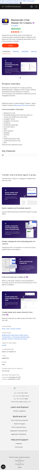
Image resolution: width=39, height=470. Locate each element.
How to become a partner (19, 420)
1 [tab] (19, 78)
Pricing (16, 51)
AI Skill (4, 345)
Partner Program (19, 424)
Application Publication (18, 434)
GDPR (19, 467)
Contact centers (15, 328)
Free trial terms (19, 460)
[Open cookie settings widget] (3, 467)
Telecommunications (20, 339)
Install (10, 45)
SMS (8, 328)
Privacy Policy (19, 464)
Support (24, 51)
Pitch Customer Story (19, 427)
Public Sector (23, 335)
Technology (16, 337)
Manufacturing (24, 337)
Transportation (6, 337)
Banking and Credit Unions (10, 335)
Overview (6, 51)
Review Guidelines (19, 411)
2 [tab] (20, 78)
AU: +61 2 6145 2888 (21, 399)
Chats (3, 328)
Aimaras (15, 25)
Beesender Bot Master (21, 105)
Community (19, 447)
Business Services (7, 339)
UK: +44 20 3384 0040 (21, 396)
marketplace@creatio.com (21, 402)
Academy (19, 443)
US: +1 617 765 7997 (21, 393)
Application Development (18, 431)
